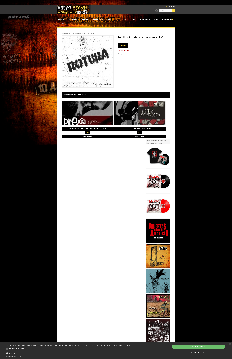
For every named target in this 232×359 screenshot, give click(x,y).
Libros (133, 19)
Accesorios (145, 19)
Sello (156, 19)
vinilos (68, 33)
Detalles (127, 345)
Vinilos (109, 19)
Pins (62, 23)
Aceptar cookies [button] (198, 347)
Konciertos (167, 19)
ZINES (125, 19)
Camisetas (61, 19)
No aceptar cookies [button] (198, 352)
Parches (85, 19)
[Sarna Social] (74, 13)
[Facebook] (156, 10)
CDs (117, 19)
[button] (68, 353)
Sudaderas (73, 19)
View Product (87, 136)
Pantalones (98, 19)
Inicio (63, 33)
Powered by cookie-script (13, 356)
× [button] (230, 344)
